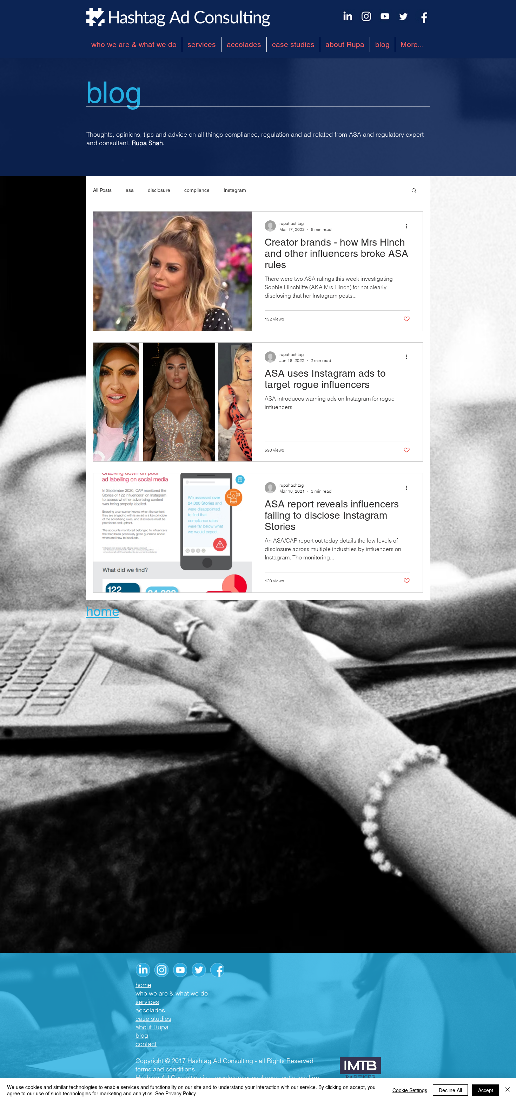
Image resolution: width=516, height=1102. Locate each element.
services (147, 1002)
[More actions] (409, 226)
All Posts (102, 190)
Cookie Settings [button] (409, 1090)
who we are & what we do (171, 993)
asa (130, 190)
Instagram (235, 190)
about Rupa (151, 1027)
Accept (485, 1090)
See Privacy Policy (175, 1093)
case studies (153, 1019)
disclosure (159, 190)
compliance (197, 190)
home (143, 985)
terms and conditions (165, 1069)
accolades (150, 1010)
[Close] (507, 1090)
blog (141, 1035)
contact (146, 1044)
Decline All (450, 1090)
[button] (414, 191)
